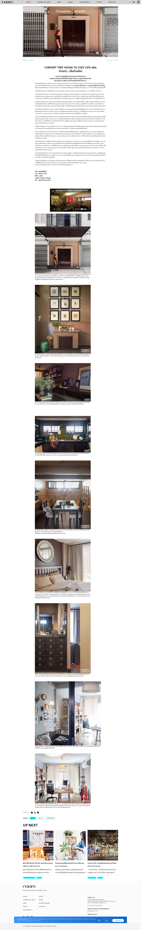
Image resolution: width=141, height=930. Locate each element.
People (99, 2)
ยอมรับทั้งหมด (118, 920)
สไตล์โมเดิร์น (50, 818)
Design (70, 2)
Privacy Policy (92, 914)
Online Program (44, 903)
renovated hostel (29, 878)
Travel (41, 899)
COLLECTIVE (92, 878)
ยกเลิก (106, 920)
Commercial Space (44, 2)
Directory (112, 2)
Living (28, 2)
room (32, 818)
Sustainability (85, 2)
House (31, 60)
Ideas (59, 2)
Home (25, 60)
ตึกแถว (41, 818)
